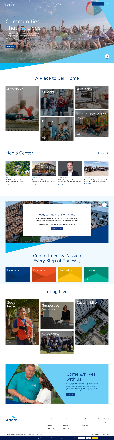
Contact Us (86, 4)
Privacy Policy (95, 434)
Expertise (52, 4)
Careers (78, 4)
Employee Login (102, 422)
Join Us (70, 394)
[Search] (107, 4)
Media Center (70, 4)
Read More (9, 185)
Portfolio (44, 4)
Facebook (49, 425)
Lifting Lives (60, 4)
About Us (37, 4)
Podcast (60, 177)
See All (101, 153)
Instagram (49, 428)
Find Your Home (98, 4)
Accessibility (105, 434)
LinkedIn (49, 422)
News (7, 177)
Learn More (10, 46)
